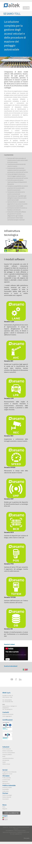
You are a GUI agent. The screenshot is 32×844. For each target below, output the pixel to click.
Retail (3, 756)
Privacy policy (27, 838)
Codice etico (5, 791)
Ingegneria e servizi (7, 774)
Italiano (6, 817)
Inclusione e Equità (7, 787)
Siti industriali (5, 760)
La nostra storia (6, 779)
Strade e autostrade (7, 750)
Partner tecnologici (7, 795)
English (6, 819)
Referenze (5, 781)
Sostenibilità (5, 789)
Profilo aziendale (6, 777)
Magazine (4, 808)
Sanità (3, 762)
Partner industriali (6, 797)
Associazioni (5, 799)
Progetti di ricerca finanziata (9, 772)
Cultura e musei (6, 764)
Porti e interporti (6, 749)
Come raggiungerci (7, 716)
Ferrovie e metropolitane (8, 752)
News (3, 807)
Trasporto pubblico (7, 754)
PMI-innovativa (6, 783)
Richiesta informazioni (7, 714)
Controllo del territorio (8, 758)
